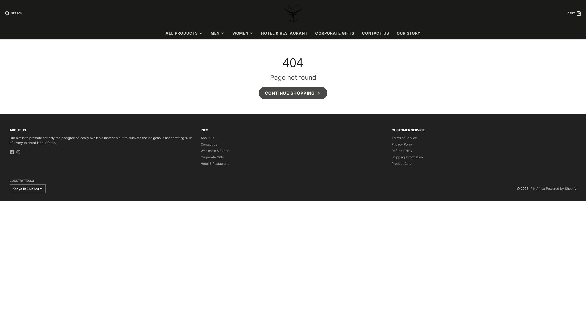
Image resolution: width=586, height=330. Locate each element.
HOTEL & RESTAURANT (284, 33)
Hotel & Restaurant (215, 163)
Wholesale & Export (215, 151)
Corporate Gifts (212, 157)
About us (207, 138)
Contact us (209, 144)
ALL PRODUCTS (181, 33)
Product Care (402, 163)
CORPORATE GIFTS (334, 33)
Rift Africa (537, 188)
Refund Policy (402, 151)
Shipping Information (407, 157)
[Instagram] (18, 152)
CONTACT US (375, 33)
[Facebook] (12, 152)
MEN (215, 33)
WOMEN (240, 33)
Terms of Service (404, 138)
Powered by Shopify (561, 188)
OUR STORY (409, 33)
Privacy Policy (402, 144)
